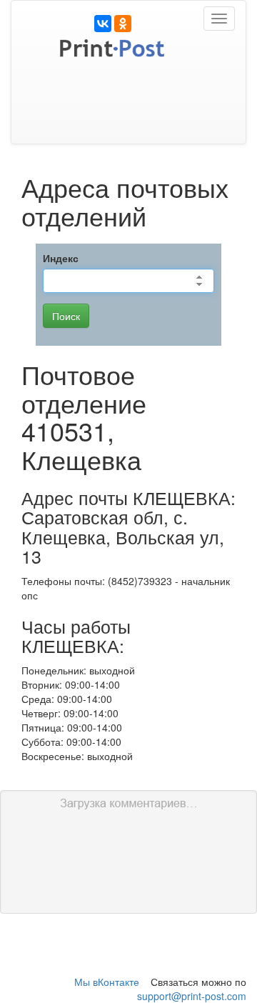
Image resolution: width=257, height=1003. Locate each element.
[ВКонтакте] (102, 23)
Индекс (61, 258)
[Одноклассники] (122, 23)
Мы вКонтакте (106, 981)
